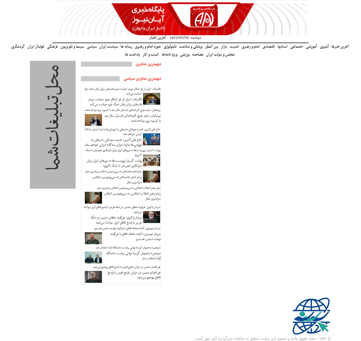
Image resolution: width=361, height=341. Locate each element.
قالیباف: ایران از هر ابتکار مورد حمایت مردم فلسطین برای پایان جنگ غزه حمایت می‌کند (122, 91)
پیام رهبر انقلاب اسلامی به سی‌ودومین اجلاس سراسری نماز (128, 187)
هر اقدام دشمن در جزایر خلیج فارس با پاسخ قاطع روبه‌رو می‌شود (126, 267)
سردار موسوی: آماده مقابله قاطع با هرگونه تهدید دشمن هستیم (127, 228)
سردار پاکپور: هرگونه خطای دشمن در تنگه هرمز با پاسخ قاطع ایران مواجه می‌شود (122, 210)
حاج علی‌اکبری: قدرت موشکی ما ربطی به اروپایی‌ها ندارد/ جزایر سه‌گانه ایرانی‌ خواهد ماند (122, 132)
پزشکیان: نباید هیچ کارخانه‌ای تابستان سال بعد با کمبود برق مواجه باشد (122, 110)
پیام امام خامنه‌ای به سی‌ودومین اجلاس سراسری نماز (113, 171)
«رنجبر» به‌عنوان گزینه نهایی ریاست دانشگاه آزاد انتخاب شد (128, 247)
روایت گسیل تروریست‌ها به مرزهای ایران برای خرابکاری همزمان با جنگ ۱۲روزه (122, 153)
